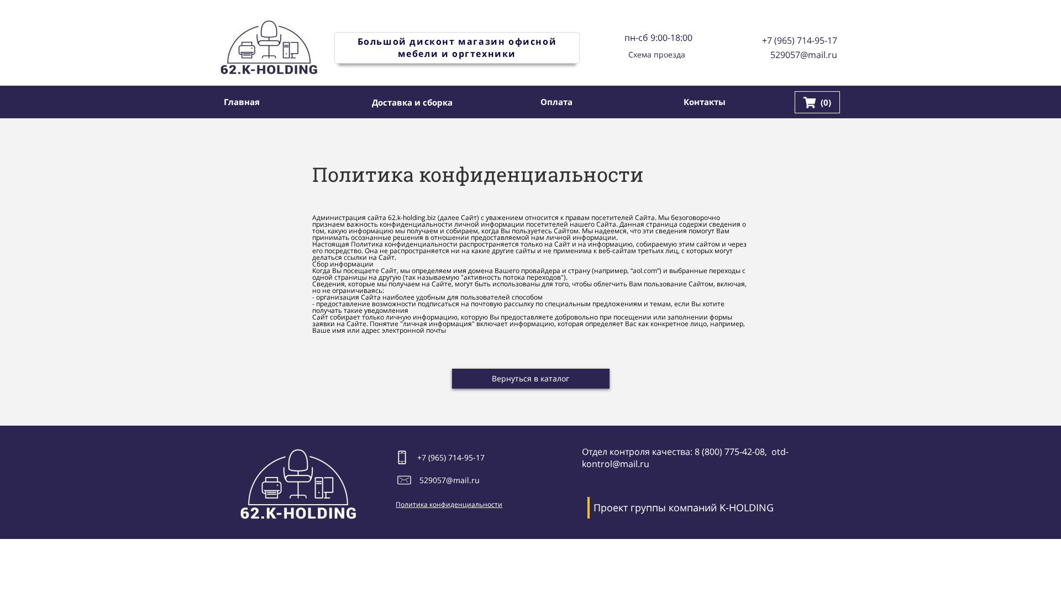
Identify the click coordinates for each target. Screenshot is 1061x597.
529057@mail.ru (803, 55)
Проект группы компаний (655, 507)
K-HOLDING (746, 507)
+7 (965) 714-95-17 (799, 40)
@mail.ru (463, 480)
